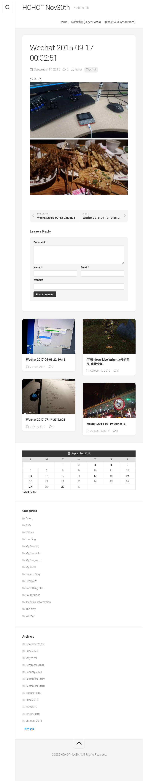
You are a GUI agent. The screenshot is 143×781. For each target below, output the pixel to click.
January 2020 (34, 672)
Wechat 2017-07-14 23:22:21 (45, 419)
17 (95, 475)
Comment (40, 242)
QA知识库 (31, 581)
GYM (28, 525)
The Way (31, 608)
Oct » (33, 491)
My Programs (33, 560)
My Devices (32, 546)
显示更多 (29, 728)
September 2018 (35, 685)
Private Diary (33, 574)
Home (63, 22)
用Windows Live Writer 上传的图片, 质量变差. (107, 362)
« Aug (25, 491)
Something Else (34, 588)
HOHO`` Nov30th (46, 8)
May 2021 (31, 658)
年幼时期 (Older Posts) (86, 22)
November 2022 (35, 644)
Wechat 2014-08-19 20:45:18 (105, 424)
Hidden (30, 532)
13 (30, 475)
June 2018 (32, 699)
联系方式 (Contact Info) (120, 22)
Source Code (33, 595)
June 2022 (32, 651)
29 (62, 486)
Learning (31, 539)
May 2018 (31, 706)
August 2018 (33, 692)
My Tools (31, 567)
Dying (29, 518)
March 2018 (33, 713)
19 (127, 475)
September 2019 (35, 678)
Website (38, 279)
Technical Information (38, 602)
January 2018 (34, 720)
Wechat (91, 69)
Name (38, 267)
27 (30, 486)
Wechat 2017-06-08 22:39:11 (45, 359)
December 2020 (35, 664)
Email (85, 267)
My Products (33, 553)
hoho (78, 69)
